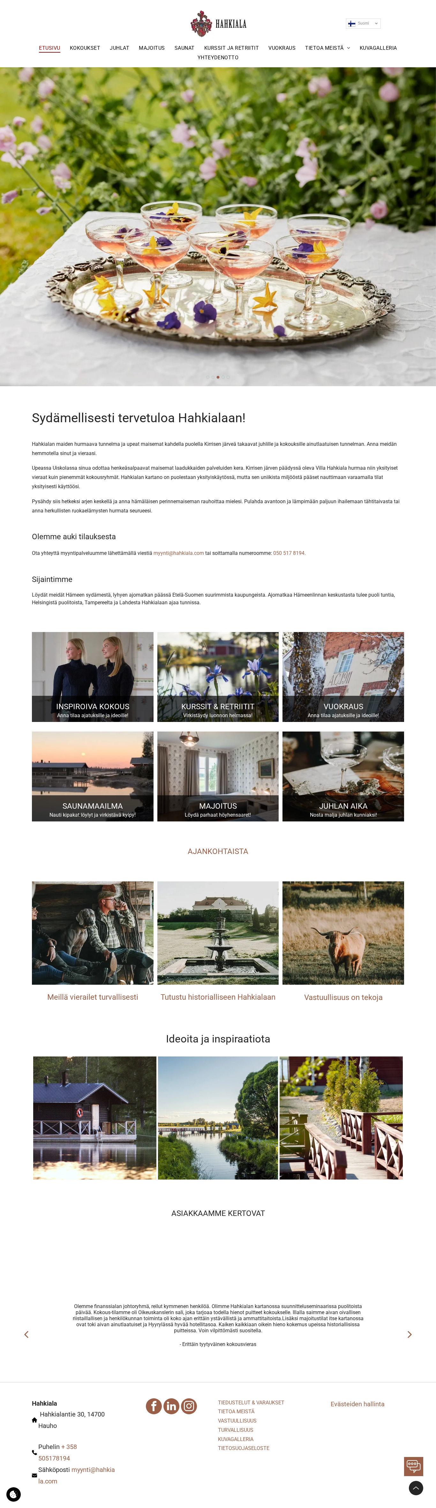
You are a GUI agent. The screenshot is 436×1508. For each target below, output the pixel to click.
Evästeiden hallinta (358, 1404)
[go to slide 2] (213, 377)
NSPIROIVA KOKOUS (93, 706)
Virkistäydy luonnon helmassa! (217, 715)
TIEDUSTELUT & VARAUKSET (251, 1403)
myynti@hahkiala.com (179, 553)
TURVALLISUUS (235, 1430)
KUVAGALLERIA (235, 1439)
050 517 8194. (289, 553)
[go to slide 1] (208, 377)
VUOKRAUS (343, 706)
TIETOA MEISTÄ (236, 1412)
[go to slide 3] (218, 377)
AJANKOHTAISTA (218, 851)
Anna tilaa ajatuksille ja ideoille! (92, 715)
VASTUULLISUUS (237, 1421)
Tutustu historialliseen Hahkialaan (218, 997)
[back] (26, 1334)
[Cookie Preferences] (13, 1494)
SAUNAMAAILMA (93, 806)
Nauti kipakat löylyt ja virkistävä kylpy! (92, 815)
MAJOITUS (218, 806)
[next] (409, 1334)
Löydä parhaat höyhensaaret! (218, 815)
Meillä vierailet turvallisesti (92, 997)
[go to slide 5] (228, 377)
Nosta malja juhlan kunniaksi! (343, 815)
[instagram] (189, 1407)
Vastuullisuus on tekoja (343, 997)
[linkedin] (171, 1407)
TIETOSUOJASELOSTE (243, 1448)
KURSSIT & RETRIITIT (217, 706)
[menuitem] (49, 48)
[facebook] (154, 1407)
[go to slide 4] (223, 377)
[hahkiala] (93, 933)
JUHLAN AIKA (343, 806)
